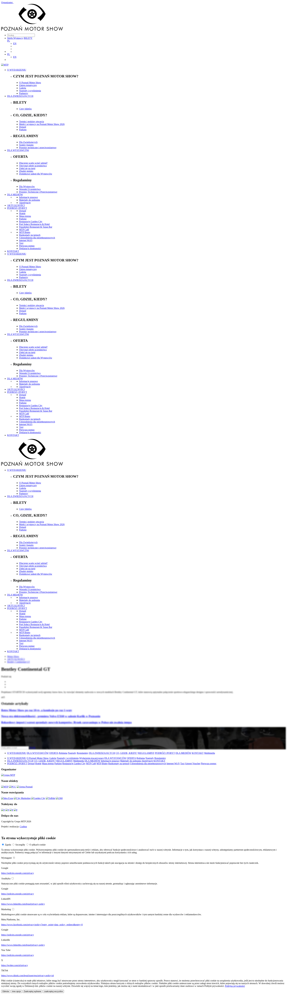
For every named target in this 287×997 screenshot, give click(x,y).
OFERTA (53, 753)
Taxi (21, 243)
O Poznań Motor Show (30, 82)
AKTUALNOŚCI (16, 205)
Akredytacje (25, 202)
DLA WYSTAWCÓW (18, 150)
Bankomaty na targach (29, 235)
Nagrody (72, 753)
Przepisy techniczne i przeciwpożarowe (37, 147)
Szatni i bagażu (26, 145)
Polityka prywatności (235, 986)
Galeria (22, 88)
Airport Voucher (192, 763)
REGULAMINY (146, 753)
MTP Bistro (24, 232)
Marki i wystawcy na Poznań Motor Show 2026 (42, 124)
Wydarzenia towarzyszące (91, 758)
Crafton (23, 826)
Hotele (22, 213)
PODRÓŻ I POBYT (17, 208)
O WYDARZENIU (16, 70)
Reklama (63, 753)
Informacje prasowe (28, 197)
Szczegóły (20, 844)
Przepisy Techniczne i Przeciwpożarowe (38, 192)
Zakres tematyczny (28, 85)
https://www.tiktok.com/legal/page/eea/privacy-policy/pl (27, 975)
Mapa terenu (25, 216)
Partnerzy (23, 93)
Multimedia (209, 753)
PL (8, 41)
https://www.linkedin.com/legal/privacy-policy (23, 904)
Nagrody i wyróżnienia (30, 90)
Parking (22, 129)
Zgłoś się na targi (27, 168)
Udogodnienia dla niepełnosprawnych (37, 237)
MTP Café (24, 229)
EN (14, 43)
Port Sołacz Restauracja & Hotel (34, 224)
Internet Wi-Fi (25, 240)
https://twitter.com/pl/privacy (14, 965)
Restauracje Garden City (30, 221)
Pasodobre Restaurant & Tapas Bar (35, 227)
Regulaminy (82, 753)
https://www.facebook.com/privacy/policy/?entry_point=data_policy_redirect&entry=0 (42, 924)
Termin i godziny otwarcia (31, 121)
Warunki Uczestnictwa (30, 189)
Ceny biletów (25, 109)
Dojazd (22, 127)
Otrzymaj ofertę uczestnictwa (33, 165)
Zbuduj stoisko (26, 171)
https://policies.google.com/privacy (17, 873)
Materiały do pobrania (29, 200)
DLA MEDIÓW (15, 194)
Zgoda (8, 844)
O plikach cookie (37, 844)
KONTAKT (13, 251)
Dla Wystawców (27, 186)
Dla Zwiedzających (28, 142)
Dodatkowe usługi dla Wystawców (35, 173)
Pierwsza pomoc (27, 245)
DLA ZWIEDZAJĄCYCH (20, 96)
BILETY (28, 38)
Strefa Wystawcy (15, 38)
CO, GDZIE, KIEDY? (127, 753)
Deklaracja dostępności (30, 248)
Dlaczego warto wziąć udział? (33, 163)
